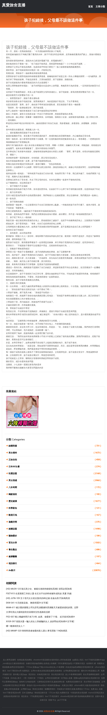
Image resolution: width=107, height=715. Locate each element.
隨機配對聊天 (50, 689)
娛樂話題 (55, 529)
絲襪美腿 (55, 446)
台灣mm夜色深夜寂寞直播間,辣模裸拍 (46, 671)
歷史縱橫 (55, 501)
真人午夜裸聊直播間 (73, 674)
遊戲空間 (55, 522)
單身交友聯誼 (37, 689)
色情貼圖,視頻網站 (24, 660)
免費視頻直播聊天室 (74, 682)
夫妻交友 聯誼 (67, 685)
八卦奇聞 (55, 487)
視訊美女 (32, 674)
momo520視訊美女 (96, 693)
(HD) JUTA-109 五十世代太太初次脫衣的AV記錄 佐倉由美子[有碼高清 (38, 598)
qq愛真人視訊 (78, 660)
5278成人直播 (66, 678)
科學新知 (55, 508)
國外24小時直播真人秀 (90, 671)
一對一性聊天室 (29, 678)
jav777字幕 (62, 700)
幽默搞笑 (55, 494)
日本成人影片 (15, 678)
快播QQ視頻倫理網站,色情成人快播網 (41, 663)
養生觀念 (55, 549)
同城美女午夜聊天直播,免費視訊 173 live (73, 689)
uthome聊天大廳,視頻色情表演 (86, 685)
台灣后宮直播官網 (52, 678)
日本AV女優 (55, 466)
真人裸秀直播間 (9, 660)
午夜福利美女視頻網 (78, 693)
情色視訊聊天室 (40, 693)
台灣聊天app (26, 689)
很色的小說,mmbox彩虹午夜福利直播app (43, 685)
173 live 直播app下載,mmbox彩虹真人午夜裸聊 (45, 667)
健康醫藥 (55, 556)
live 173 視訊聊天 (52, 696)
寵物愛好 (55, 535)
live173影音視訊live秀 (12, 693)
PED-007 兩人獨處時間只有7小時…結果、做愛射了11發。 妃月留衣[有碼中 (40, 617)
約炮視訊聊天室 (43, 674)
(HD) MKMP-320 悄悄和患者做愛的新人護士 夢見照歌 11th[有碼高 (36, 630)
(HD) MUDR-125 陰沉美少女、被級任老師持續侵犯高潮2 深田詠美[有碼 (39, 589)
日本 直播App (27, 693)
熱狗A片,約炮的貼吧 (27, 682)
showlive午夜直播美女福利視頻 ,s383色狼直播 (52, 660)
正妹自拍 (55, 459)
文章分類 (100, 6)
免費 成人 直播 (97, 689)
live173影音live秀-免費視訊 (18, 671)
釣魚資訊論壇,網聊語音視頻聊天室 (79, 667)
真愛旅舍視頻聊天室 (11, 696)
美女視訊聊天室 (57, 674)
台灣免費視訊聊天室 (71, 671)
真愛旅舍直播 (13, 5)
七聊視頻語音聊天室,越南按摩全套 (51, 682)
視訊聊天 (55, 563)
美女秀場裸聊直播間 (91, 674)
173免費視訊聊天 (37, 696)
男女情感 (55, 480)
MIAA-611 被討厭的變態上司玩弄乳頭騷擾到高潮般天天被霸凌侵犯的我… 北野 (42, 607)
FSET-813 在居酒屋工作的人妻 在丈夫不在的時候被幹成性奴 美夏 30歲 (39, 593)
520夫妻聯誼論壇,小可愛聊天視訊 (71, 663)
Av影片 (55, 570)
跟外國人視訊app (20, 674)
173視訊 (40, 678)
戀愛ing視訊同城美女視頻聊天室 (87, 678)
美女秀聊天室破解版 (92, 682)
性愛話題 (55, 473)
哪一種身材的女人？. (15, 626)
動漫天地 (55, 515)
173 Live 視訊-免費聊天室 (59, 693)
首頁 (90, 6)
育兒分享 (55, 542)
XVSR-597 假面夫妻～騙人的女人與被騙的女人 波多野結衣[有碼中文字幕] (40, 621)
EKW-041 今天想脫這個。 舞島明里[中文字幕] (27, 603)
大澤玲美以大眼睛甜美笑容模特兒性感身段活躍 (28, 612)
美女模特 (55, 452)
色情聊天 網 (91, 663)
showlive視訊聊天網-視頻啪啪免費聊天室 (77, 696)
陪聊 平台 (52, 700)
